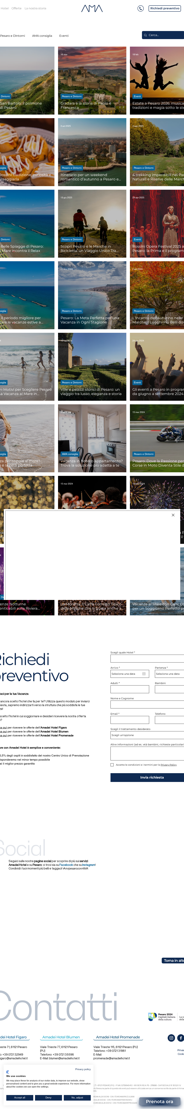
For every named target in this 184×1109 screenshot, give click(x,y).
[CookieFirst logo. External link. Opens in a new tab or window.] (7, 1072)
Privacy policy (83, 1069)
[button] (173, 515)
